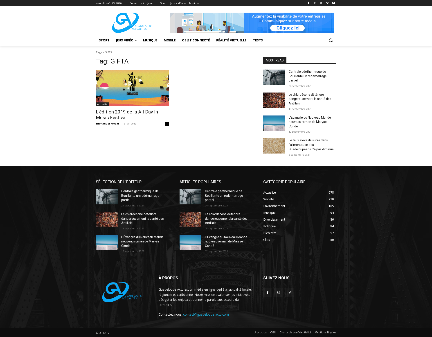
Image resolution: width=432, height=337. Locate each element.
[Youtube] (333, 3)
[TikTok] (289, 292)
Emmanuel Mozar (107, 123)
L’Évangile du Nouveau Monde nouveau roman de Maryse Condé (310, 122)
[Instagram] (314, 3)
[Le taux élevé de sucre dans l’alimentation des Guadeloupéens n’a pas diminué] (274, 146)
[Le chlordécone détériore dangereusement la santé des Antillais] (274, 100)
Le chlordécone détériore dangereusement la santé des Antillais (310, 99)
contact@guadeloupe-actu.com (206, 314)
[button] (330, 40)
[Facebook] (308, 3)
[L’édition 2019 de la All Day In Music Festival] (132, 88)
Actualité (102, 104)
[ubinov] (252, 23)
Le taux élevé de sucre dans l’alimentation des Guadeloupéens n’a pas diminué (311, 144)
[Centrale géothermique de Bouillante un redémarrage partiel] (274, 77)
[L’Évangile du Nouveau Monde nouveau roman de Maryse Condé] (274, 123)
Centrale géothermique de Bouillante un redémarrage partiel (308, 76)
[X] (321, 3)
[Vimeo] (327, 3)
